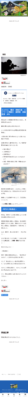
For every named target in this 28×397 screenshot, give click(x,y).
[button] (25, 268)
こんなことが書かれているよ (16, 93)
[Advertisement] (14, 36)
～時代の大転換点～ (8, 103)
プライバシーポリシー (7, 390)
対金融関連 (5, 295)
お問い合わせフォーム (20, 390)
